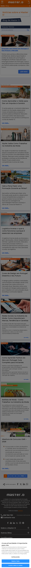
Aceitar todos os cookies (15, 565)
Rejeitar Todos (15, 561)
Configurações (15, 557)
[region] (15, 553)
